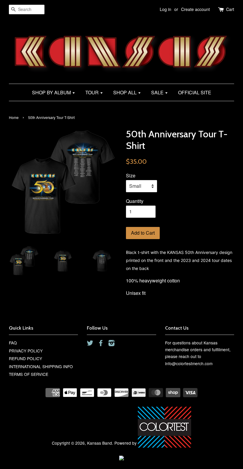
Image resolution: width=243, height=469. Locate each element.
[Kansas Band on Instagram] (111, 344)
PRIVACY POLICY (26, 351)
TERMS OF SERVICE (28, 374)
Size (130, 175)
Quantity (134, 201)
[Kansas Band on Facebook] (100, 344)
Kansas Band (99, 443)
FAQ (13, 343)
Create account (195, 9)
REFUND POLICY (25, 358)
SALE (158, 92)
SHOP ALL (125, 92)
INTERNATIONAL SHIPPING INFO (41, 366)
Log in (165, 9)
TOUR (92, 92)
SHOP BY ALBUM (52, 92)
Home (14, 117)
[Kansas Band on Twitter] (90, 344)
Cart (230, 9)
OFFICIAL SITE (194, 92)
